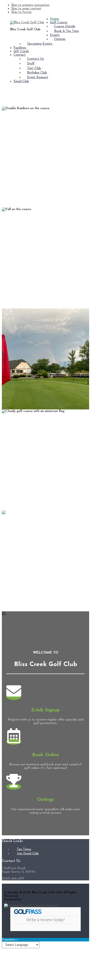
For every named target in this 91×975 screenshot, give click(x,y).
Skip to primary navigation (30, 5)
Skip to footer (21, 12)
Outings (45, 799)
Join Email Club (28, 853)
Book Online (45, 755)
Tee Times (24, 849)
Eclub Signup (45, 710)
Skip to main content (26, 8)
